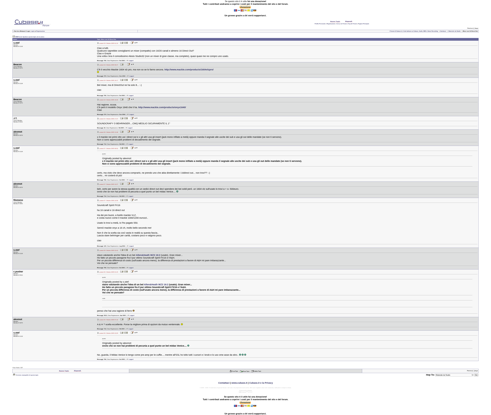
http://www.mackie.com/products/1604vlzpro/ (189, 69)
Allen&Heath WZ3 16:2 (148, 255)
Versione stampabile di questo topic (27, 375)
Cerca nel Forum (341, 23)
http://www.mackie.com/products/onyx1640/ (162, 107)
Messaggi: (101, 60)
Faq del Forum (352, 23)
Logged (131, 60)
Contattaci (224, 383)
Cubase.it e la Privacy (261, 383)
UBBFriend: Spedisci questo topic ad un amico (29, 36)
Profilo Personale (320, 23)
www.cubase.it (239, 383)
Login (32, 31)
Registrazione (331, 23)
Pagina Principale (363, 23)
